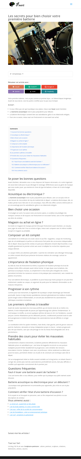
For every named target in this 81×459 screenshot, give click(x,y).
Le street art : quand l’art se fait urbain (23, 404)
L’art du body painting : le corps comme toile (25, 407)
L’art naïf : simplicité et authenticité (21, 415)
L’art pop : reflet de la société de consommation (26, 409)
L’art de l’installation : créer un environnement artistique (28, 412)
